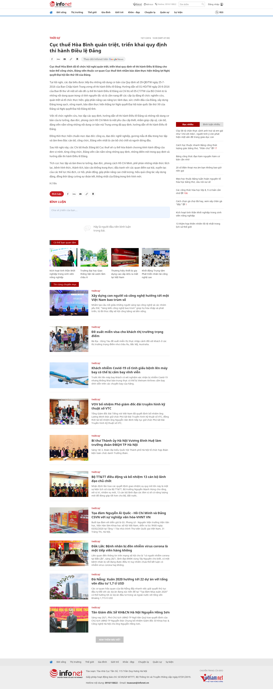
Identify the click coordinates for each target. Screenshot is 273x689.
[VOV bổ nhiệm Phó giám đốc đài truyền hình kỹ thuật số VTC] (69, 411)
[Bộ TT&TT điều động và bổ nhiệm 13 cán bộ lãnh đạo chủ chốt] (69, 484)
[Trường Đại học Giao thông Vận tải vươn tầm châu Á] (94, 257)
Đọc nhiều (187, 124)
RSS (221, 12)
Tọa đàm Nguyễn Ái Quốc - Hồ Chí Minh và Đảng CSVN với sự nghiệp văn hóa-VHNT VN (128, 515)
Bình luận (56, 194)
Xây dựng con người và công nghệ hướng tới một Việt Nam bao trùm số (130, 297)
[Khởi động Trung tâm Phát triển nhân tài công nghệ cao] (156, 257)
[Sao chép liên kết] (71, 59)
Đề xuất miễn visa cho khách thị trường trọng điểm (127, 334)
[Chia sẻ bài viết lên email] (64, 59)
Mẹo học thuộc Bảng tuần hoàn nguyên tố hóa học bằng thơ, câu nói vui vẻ (198, 180)
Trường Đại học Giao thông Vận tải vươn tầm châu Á (92, 274)
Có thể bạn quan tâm (65, 242)
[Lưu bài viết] (77, 59)
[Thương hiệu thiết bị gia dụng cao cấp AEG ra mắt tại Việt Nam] (125, 257)
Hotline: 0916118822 (167, 4)
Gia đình (105, 12)
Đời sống (61, 12)
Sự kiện (178, 12)
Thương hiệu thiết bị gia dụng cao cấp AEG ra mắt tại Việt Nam (124, 274)
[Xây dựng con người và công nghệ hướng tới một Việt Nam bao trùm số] (69, 303)
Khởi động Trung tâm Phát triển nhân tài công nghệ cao (155, 274)
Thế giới (92, 12)
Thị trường (77, 12)
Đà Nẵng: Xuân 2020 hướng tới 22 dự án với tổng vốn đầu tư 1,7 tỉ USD (129, 581)
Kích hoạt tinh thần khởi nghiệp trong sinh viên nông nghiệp (62, 274)
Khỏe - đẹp (134, 12)
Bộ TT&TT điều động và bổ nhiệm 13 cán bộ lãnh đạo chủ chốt (128, 479)
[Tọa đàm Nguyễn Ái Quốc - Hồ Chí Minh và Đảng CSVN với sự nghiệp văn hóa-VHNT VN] (69, 520)
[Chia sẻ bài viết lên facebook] (52, 59)
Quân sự (164, 12)
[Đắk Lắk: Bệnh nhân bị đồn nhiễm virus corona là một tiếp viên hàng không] (69, 553)
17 (215, 148)
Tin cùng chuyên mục (65, 284)
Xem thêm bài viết (109, 639)
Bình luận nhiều (211, 124)
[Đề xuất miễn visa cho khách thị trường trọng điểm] (69, 339)
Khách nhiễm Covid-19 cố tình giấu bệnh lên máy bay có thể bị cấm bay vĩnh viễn (129, 370)
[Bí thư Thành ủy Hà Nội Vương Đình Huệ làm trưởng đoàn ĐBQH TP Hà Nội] (69, 448)
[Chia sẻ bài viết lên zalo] (58, 59)
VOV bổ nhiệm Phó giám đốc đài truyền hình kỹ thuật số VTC (128, 406)
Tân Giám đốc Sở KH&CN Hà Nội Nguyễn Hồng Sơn (130, 612)
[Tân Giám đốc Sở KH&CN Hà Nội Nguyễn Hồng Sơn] (69, 619)
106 (185, 193)
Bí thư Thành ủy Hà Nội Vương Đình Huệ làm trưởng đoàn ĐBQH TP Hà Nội (126, 442)
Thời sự (55, 38)
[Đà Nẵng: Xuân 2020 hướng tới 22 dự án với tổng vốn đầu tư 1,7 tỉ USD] (69, 586)
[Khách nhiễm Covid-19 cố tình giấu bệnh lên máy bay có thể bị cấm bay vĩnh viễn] (69, 375)
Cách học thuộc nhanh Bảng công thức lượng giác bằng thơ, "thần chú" (196, 147)
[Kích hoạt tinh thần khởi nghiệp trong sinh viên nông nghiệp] (63, 257)
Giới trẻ (119, 12)
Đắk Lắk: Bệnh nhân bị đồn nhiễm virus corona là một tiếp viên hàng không (129, 548)
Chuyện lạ (150, 12)
